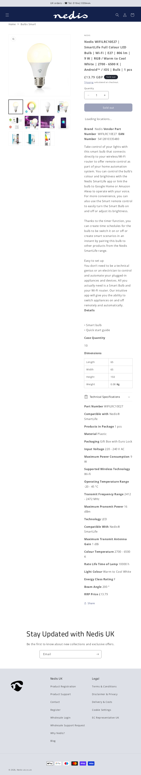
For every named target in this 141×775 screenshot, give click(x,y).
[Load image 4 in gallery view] (63, 107)
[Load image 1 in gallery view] (16, 107)
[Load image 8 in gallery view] (63, 123)
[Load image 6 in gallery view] (32, 123)
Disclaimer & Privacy (104, 694)
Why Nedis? (57, 733)
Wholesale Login (60, 717)
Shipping (89, 82)
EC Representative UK (105, 717)
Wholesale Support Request (67, 725)
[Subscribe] (97, 654)
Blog (53, 740)
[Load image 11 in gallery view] (47, 139)
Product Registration (63, 686)
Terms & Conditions (104, 686)
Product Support (60, 694)
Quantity (89, 88)
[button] (7, 15)
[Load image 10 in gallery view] (32, 139)
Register (55, 709)
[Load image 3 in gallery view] (47, 107)
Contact (55, 702)
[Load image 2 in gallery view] (32, 107)
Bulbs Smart (28, 24)
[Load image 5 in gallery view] (16, 123)
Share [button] (91, 603)
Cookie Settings (101, 709)
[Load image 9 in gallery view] (16, 139)
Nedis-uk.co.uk (24, 769)
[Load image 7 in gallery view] (47, 123)
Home (12, 24)
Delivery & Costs (102, 702)
